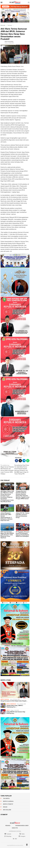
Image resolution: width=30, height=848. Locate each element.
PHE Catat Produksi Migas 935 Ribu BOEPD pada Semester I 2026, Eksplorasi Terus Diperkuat (7, 534)
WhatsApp (8, 836)
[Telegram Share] (24, 460)
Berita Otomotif (8, 804)
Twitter (22, 834)
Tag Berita (6, 798)
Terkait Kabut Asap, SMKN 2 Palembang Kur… (14, 706)
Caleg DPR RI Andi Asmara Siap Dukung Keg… (15, 712)
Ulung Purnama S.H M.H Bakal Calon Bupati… (14, 701)
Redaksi (7, 825)
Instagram (22, 836)
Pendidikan (13, 704)
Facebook (8, 834)
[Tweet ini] (20, 460)
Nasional (6, 699)
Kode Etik (15, 828)
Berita (2, 699)
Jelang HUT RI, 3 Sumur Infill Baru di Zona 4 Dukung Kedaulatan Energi (22, 515)
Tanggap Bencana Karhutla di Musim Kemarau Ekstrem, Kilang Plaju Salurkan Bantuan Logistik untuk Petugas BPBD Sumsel (22, 494)
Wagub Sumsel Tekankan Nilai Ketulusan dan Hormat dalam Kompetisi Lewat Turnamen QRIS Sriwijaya (7, 469)
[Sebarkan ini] (16, 460)
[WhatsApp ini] (27, 460)
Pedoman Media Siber (21, 825)
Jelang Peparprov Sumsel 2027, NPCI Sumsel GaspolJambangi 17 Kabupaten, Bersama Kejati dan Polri (6, 516)
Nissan (5, 807)
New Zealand (7, 809)
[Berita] (15, 2)
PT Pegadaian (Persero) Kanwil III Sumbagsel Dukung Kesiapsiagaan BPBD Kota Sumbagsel (22, 534)
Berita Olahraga (8, 801)
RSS (16, 838)
